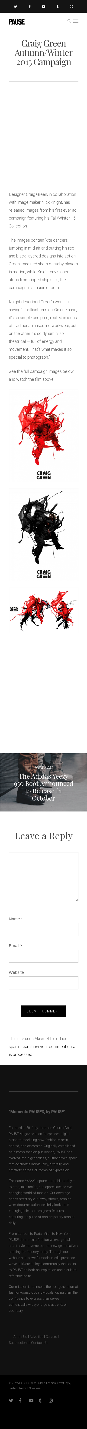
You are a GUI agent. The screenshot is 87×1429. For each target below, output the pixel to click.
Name (16, 919)
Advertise (36, 1337)
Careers (51, 1337)
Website (16, 972)
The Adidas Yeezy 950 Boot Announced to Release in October (43, 782)
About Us (18, 1337)
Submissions (19, 1343)
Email (15, 945)
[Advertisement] (43, 138)
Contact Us (39, 1343)
